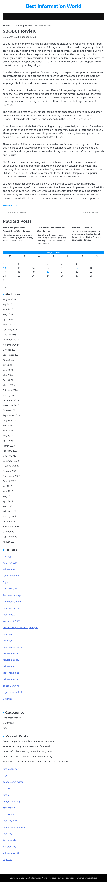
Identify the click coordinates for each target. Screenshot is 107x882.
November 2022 (11, 465)
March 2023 (9, 445)
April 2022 (8, 501)
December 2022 (11, 460)
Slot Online (8, 722)
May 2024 (8, 375)
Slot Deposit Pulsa (12, 601)
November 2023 (11, 405)
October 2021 (10, 531)
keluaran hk (9, 569)
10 (4, 267)
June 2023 (8, 430)
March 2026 (9, 324)
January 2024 (9, 395)
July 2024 (7, 364)
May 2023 (8, 435)
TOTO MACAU (10, 588)
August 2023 (9, 420)
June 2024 (8, 370)
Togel (5, 582)
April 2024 (8, 380)
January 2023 (9, 455)
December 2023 (11, 400)
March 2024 (9, 385)
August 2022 (9, 481)
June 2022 (8, 491)
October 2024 (10, 349)
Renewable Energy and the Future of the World (27, 746)
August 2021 (9, 541)
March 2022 (9, 506)
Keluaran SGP (10, 562)
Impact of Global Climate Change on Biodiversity (27, 756)
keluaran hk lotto (11, 853)
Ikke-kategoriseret (10, 205)
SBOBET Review (82, 227)
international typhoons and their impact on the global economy (35, 761)
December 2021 (11, 521)
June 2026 (8, 309)
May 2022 (8, 496)
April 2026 (8, 319)
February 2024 (10, 390)
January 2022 (9, 516)
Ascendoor (69, 878)
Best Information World (53, 6)
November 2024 (11, 344)
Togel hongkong (11, 575)
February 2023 (10, 450)
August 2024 (9, 359)
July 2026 (7, 304)
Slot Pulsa (8, 698)
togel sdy (7, 859)
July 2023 (7, 425)
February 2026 (10, 329)
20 (48, 271)
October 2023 (10, 410)
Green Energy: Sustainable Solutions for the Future (29, 741)
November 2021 (11, 526)
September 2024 (11, 354)
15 (77, 267)
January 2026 (9, 334)
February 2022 (10, 511)
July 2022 (7, 486)
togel (5, 727)
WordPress (92, 878)
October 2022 (10, 471)
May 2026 (8, 314)
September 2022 (11, 476)
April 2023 (8, 440)
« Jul (5, 286)
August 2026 (9, 299)
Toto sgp (7, 556)
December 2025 (11, 339)
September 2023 (11, 415)
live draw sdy (9, 840)
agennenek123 (28, 36)
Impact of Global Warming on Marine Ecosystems (28, 751)
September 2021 (11, 536)
